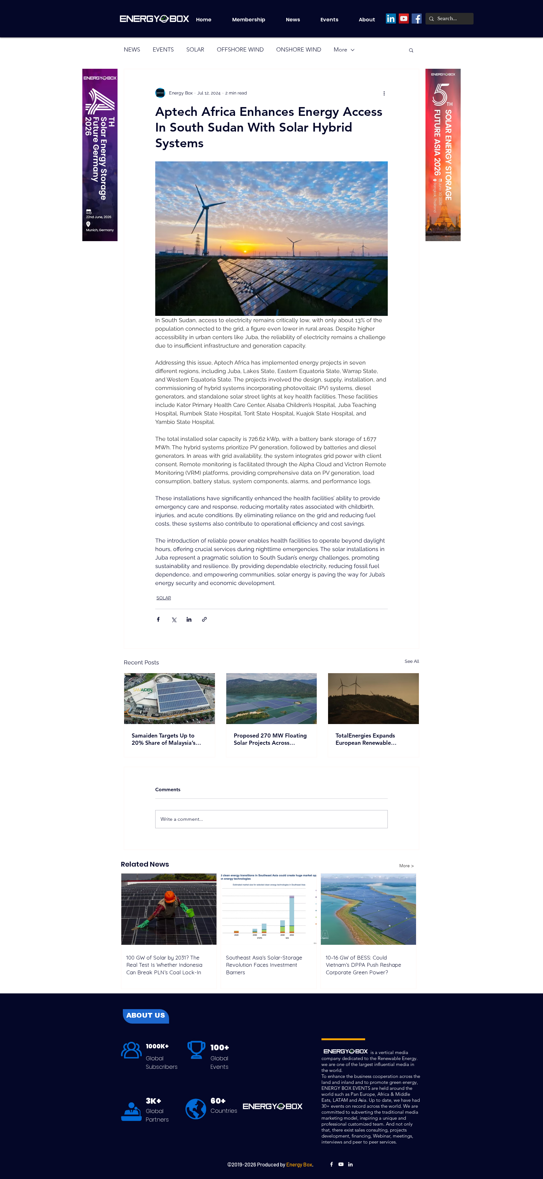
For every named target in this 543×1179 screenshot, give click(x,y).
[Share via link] (204, 619)
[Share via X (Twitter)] (174, 619)
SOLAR (195, 49)
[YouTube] (404, 19)
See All (412, 661)
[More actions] (384, 93)
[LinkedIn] (391, 19)
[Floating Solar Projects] (271, 698)
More (340, 49)
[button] (335, 19)
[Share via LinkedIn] (189, 619)
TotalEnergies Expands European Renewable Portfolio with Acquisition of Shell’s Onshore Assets (373, 739)
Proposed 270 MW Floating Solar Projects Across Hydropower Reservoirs (270, 739)
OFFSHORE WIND (240, 49)
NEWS (132, 49)
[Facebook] (417, 19)
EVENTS (163, 49)
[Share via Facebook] (158, 619)
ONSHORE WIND (298, 49)
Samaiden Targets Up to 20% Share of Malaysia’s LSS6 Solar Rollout (163, 739)
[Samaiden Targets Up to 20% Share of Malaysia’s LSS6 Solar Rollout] (169, 698)
